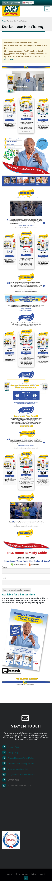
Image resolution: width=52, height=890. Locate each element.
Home (4, 21)
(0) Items (14, 3)
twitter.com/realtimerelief (18, 769)
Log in (5, 3)
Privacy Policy (13, 752)
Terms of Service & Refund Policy (21, 758)
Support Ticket (13, 747)
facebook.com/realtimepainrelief (21, 764)
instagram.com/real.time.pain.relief (22, 775)
